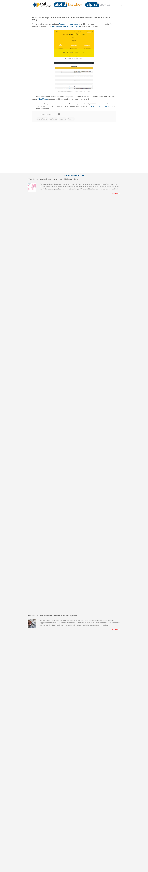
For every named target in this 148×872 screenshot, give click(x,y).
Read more (116, 193)
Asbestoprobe (74, 26)
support (63, 119)
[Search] (121, 4)
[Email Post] (59, 115)
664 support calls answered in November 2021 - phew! (52, 615)
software (53, 119)
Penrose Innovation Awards (69, 24)
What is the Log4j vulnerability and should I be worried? (53, 179)
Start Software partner (59, 26)
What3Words (43, 99)
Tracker (93, 106)
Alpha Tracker (104, 106)
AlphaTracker (42, 119)
